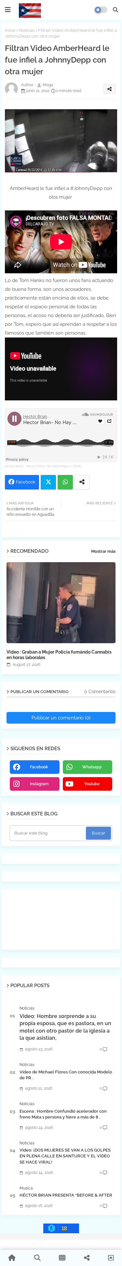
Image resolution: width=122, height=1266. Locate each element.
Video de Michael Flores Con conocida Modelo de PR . (66, 1075)
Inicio (10, 30)
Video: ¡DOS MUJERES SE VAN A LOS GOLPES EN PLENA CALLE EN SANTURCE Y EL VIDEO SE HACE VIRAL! (65, 1156)
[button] (115, 9)
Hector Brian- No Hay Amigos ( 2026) (53, 466)
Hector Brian (14, 466)
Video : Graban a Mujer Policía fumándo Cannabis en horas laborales (59, 654)
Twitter (48, 482)
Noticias (26, 30)
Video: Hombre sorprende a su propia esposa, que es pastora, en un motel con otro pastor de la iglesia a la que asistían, (65, 1027)
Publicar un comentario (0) (61, 718)
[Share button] (82, 482)
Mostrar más (103, 551)
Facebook (25, 481)
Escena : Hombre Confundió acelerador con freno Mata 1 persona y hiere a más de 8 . (63, 1114)
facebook (39, 767)
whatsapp (92, 767)
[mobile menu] (8, 9)
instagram (39, 784)
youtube (92, 784)
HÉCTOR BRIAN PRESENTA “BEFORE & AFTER (66, 1195)
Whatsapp (65, 482)
